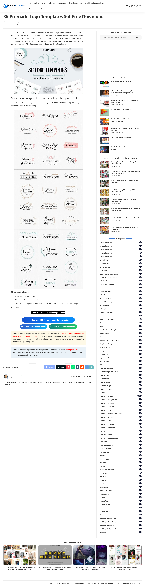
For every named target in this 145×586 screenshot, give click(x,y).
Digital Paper (120, 305)
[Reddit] (87, 376)
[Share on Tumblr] (77, 367)
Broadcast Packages (120, 284)
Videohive (120, 515)
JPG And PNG (120, 354)
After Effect (120, 270)
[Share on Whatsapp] (73, 367)
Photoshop (120, 392)
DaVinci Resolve (120, 298)
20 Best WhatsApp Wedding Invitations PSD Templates (125, 568)
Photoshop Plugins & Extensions (120, 413)
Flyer (120, 323)
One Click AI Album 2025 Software (121, 137)
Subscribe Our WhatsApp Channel (64, 327)
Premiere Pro (120, 431)
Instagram (120, 350)
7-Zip (41, 352)
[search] (140, 6)
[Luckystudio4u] (14, 6)
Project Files (120, 452)
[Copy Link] (91, 367)
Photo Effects (120, 378)
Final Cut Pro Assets (120, 319)
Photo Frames (120, 382)
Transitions (120, 487)
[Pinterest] (132, 6)
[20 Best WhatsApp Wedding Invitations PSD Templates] (125, 555)
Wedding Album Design (120, 522)
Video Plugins (120, 508)
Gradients (120, 336)
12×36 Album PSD (120, 249)
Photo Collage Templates (120, 371)
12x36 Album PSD (115, 166)
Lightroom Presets (120, 357)
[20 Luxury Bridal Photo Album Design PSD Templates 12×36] (104, 164)
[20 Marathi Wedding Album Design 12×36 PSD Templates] (104, 183)
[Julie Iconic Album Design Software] (104, 84)
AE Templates (120, 263)
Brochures (120, 288)
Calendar (120, 295)
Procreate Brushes (120, 445)
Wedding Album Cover (120, 518)
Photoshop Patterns (120, 410)
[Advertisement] (121, 58)
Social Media (120, 462)
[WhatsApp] (137, 6)
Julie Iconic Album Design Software (122, 81)
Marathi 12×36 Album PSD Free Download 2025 (125, 218)
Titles (120, 483)
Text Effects (120, 476)
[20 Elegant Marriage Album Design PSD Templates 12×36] (104, 202)
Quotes (120, 455)
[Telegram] (134, 6)
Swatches (120, 473)
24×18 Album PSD (120, 256)
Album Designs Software (117, 84)
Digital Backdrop (120, 302)
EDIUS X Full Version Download (120, 147)
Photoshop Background (120, 399)
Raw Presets (120, 459)
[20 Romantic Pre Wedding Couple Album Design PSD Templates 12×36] (104, 174)
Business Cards (120, 291)
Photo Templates (120, 389)
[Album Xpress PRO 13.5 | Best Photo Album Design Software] (104, 103)
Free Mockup (120, 333)
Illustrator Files (120, 347)
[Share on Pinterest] (68, 367)
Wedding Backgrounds (120, 529)
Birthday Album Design (120, 277)
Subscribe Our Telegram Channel (35, 327)
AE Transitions (120, 267)
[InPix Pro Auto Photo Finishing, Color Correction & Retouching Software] (104, 93)
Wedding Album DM (120, 525)
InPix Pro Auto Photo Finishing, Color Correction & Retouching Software (123, 92)
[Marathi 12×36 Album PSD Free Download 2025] (104, 220)
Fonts (120, 326)
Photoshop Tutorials (120, 424)
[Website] (74, 376)
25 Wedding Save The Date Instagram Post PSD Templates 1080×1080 (20, 568)
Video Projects (120, 511)
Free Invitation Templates (120, 330)
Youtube (120, 532)
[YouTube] (126, 6)
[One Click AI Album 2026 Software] (104, 121)
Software (113, 112)
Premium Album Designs (120, 438)
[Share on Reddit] (82, 367)
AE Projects (120, 260)
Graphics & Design (120, 343)
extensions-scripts (120, 312)
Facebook (120, 316)
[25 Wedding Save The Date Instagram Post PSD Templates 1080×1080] (19, 555)
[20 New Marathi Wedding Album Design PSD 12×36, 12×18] (104, 230)
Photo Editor (114, 95)
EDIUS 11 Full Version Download (121, 109)
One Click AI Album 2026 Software (121, 119)
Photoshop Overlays (120, 406)
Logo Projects (120, 361)
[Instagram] (129, 6)
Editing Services (120, 309)
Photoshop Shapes (120, 417)
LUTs (120, 364)
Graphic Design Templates (31, 22)
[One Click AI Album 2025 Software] (104, 140)
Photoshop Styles (120, 420)
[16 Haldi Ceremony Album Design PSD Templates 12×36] (104, 192)
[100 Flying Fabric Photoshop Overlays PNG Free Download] (90, 555)
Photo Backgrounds (120, 368)
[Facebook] (124, 6)
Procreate (120, 441)
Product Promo (120, 448)
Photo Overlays (120, 385)
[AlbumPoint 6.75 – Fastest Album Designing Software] (104, 131)
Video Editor (120, 497)
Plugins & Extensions (120, 427)
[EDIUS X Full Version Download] (104, 149)
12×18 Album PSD (120, 242)
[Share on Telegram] (87, 367)
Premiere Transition (120, 434)
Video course (120, 494)
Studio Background (120, 469)
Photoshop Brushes (120, 403)
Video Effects (120, 501)
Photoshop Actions (120, 396)
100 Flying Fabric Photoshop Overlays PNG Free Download (90, 568)
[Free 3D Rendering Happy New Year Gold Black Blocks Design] (55, 555)
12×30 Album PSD (120, 246)
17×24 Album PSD (120, 253)
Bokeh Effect (120, 281)
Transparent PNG (120, 490)
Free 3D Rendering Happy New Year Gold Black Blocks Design (55, 568)
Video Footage (120, 504)
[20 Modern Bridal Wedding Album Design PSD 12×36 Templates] (104, 211)
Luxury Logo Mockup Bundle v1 (52, 44)
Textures (120, 480)
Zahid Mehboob (16, 376)
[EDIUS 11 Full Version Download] (104, 112)
